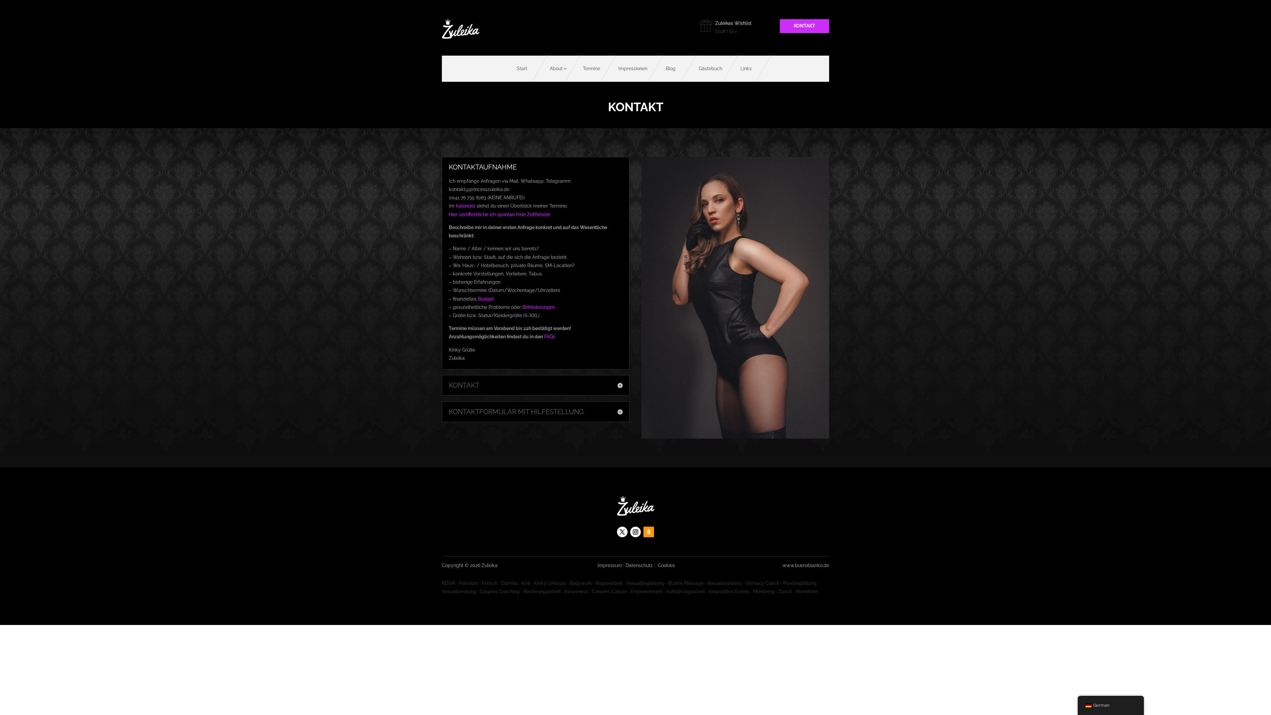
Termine (591, 68)
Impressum (609, 565)
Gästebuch (710, 68)
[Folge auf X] (622, 532)
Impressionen (632, 68)
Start (522, 68)
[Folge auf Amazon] (648, 532)
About (556, 68)
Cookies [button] (666, 565)
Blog (671, 68)
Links (746, 68)
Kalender (465, 206)
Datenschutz (639, 565)
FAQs (549, 336)
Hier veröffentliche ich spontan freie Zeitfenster (499, 214)
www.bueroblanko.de (805, 565)
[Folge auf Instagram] (635, 532)
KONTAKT (804, 25)
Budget (486, 299)
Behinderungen (538, 307)
